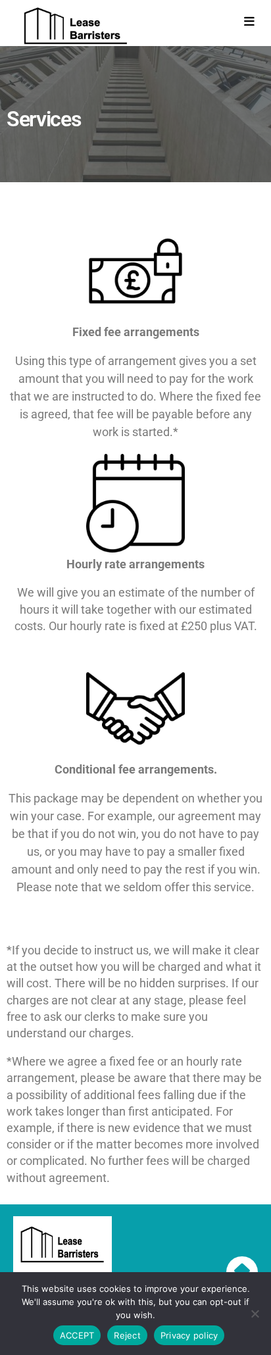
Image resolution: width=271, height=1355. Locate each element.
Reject (127, 1335)
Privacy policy (189, 1335)
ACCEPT (77, 1335)
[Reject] (254, 1313)
